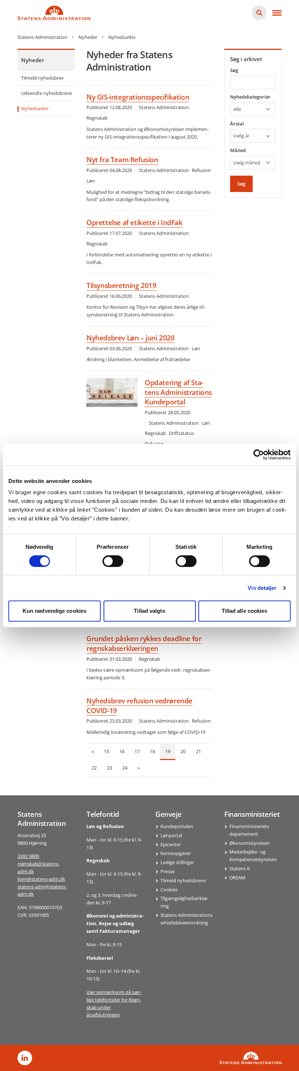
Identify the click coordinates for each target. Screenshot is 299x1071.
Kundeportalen (176, 826)
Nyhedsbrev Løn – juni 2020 (130, 338)
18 (152, 751)
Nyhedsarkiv (34, 108)
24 (124, 767)
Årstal (237, 123)
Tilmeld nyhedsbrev (42, 78)
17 (137, 751)
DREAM (237, 877)
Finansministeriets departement (249, 830)
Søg (234, 70)
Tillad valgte (149, 611)
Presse (167, 871)
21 (198, 751)
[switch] (112, 561)
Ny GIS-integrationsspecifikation (137, 97)
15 (106, 751)
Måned (238, 150)
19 (167, 751)
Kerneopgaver (175, 853)
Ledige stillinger (177, 862)
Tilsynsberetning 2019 (121, 285)
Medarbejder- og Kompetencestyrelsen (253, 855)
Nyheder (32, 60)
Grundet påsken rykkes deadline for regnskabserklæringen (143, 643)
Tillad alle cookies (245, 611)
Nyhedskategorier (250, 96)
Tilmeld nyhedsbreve (183, 880)
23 (109, 767)
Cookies (169, 889)
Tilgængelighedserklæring (184, 902)
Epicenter (170, 844)
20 (183, 751)
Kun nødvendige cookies (54, 611)
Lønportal (171, 835)
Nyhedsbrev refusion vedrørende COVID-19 (139, 705)
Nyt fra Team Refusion (122, 159)
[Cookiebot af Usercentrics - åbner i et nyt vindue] (259, 454)
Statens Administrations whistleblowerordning (186, 919)
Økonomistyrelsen (249, 843)
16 (121, 751)
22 (94, 767)
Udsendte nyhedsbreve (46, 93)
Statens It (239, 868)
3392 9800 (28, 856)
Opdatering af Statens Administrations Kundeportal (178, 392)
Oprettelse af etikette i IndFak (134, 222)
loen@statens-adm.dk (41, 879)
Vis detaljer (262, 588)
